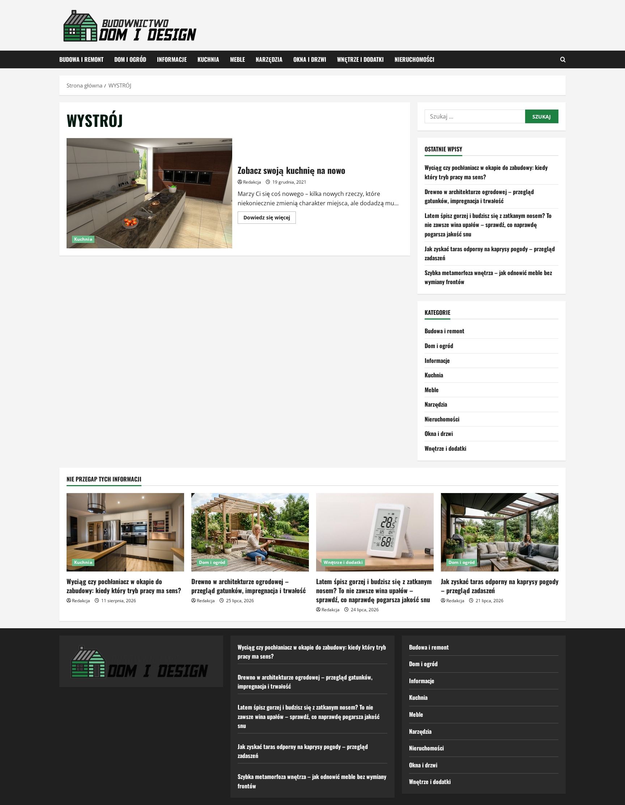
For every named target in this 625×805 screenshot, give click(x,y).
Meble (237, 59)
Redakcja (252, 182)
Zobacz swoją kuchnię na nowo (149, 193)
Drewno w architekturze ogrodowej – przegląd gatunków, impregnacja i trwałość (479, 196)
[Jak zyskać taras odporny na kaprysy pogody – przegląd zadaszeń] (499, 532)
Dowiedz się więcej (269, 219)
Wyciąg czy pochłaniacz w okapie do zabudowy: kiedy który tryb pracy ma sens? (124, 586)
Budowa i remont (81, 59)
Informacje (172, 59)
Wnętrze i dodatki (360, 59)
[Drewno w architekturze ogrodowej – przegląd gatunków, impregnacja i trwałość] (250, 532)
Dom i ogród (130, 59)
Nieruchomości (414, 59)
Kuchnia (208, 59)
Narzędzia (269, 59)
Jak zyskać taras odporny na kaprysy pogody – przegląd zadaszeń (499, 586)
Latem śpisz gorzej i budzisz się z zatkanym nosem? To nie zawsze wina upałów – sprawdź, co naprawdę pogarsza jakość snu (488, 224)
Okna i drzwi (309, 59)
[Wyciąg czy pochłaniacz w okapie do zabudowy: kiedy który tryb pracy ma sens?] (125, 532)
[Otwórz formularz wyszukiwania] (563, 59)
